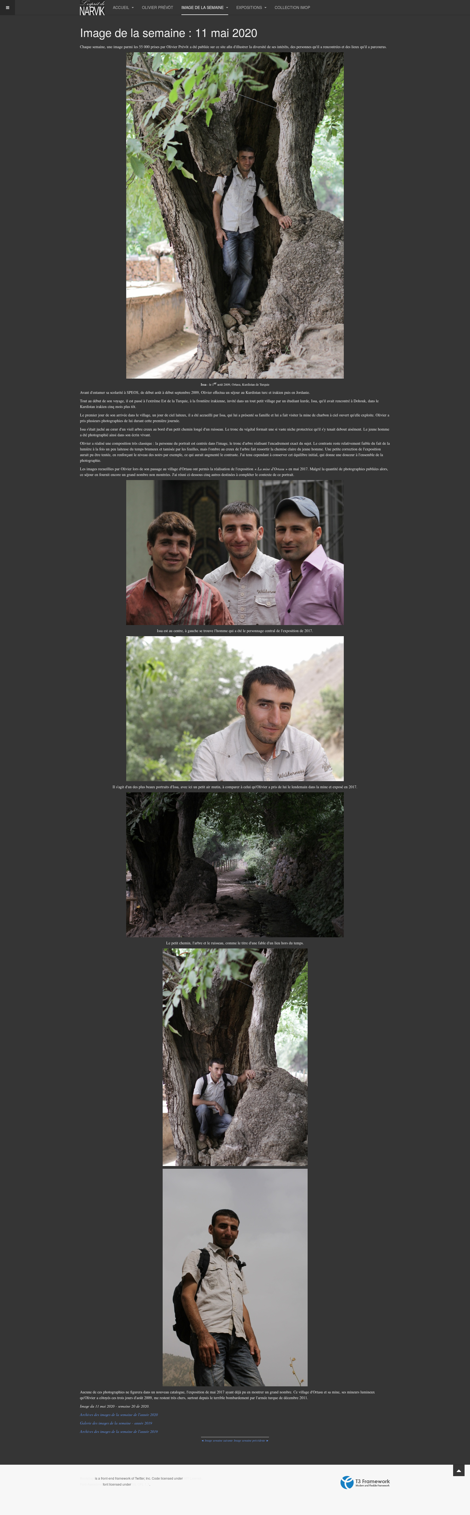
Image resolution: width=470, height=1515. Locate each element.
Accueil (121, 7)
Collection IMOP (292, 7)
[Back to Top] (459, 1470)
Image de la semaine (203, 7)
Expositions (249, 7)
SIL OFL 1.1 (140, 1484)
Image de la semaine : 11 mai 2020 (168, 32)
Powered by (365, 1482)
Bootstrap (87, 1478)
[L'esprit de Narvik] (92, 7)
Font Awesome (91, 1484)
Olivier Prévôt (157, 7)
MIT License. (193, 1478)
